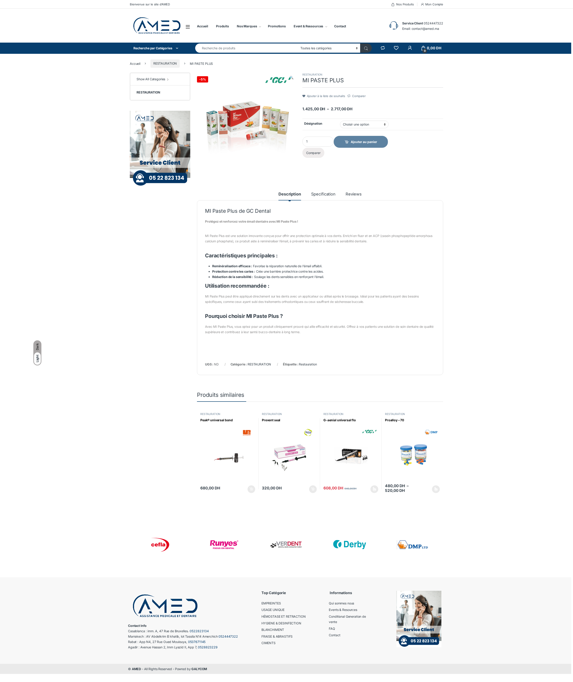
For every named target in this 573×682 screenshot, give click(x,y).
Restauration (308, 364)
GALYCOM (199, 669)
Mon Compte (434, 4)
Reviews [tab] (354, 194)
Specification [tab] (323, 194)
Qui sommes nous (341, 603)
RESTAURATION (165, 63)
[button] (291, 77)
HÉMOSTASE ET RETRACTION (283, 616)
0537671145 (197, 642)
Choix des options (373, 489)
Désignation (313, 123)
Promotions (277, 26)
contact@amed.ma (425, 28)
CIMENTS (268, 643)
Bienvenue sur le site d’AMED (150, 4)
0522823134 (199, 631)
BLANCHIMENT (272, 630)
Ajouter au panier (250, 489)
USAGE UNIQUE (272, 610)
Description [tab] (289, 194)
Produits (222, 26)
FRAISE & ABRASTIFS (277, 636)
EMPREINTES (271, 603)
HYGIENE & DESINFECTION (281, 623)
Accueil (202, 26)
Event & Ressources (308, 26)
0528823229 (208, 647)
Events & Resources (343, 610)
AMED (136, 669)
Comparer (359, 96)
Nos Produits (405, 4)
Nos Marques (247, 26)
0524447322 (433, 23)
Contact (340, 26)
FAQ (332, 628)
